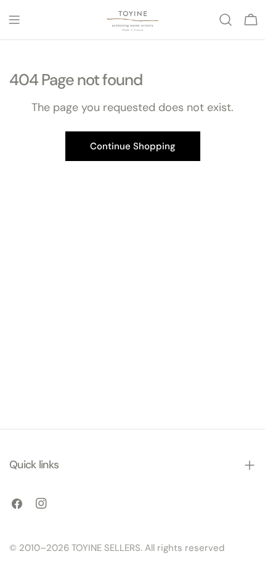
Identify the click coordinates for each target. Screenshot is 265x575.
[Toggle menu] (14, 19)
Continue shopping (133, 146)
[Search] (225, 19)
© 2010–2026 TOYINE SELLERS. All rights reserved (116, 548)
